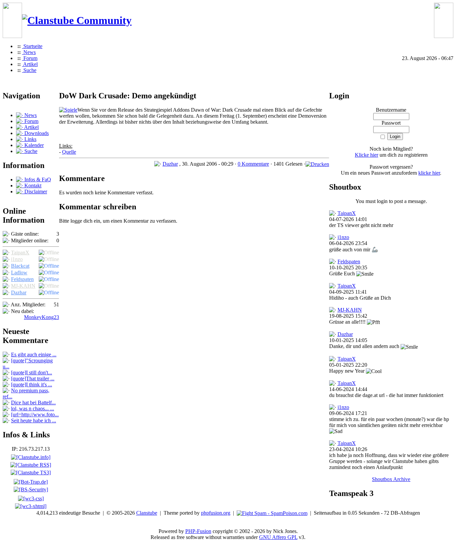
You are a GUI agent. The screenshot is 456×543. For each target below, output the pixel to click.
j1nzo (17, 259)
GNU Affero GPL (278, 537)
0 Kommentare (253, 164)
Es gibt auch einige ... (33, 354)
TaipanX (20, 252)
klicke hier (429, 173)
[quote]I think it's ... (31, 384)
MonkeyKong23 (41, 317)
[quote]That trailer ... (32, 378)
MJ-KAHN (23, 286)
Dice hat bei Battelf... (33, 402)
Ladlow (19, 272)
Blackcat (20, 266)
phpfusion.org (215, 513)
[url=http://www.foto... (35, 414)
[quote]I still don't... (31, 372)
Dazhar (18, 292)
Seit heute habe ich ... (33, 420)
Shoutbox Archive (391, 479)
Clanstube (146, 513)
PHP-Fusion (198, 531)
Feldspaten (22, 279)
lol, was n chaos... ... (32, 408)
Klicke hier (366, 155)
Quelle (69, 152)
